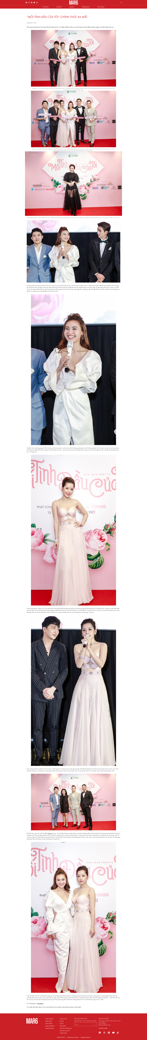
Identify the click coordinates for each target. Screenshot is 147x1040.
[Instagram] (104, 1033)
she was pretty (77, 1007)
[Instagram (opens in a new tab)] (29, 2)
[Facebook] (100, 1033)
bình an (40, 1007)
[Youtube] (113, 1033)
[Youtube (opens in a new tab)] (34, 2)
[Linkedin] (109, 1033)
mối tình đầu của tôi (52, 1007)
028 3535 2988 (106, 1025)
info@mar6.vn (104, 1023)
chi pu (44, 1007)
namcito (59, 1007)
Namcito (49, 833)
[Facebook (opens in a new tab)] (26, 2)
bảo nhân (35, 1007)
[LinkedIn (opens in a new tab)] (31, 2)
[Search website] (121, 2)
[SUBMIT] (94, 1024)
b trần (30, 1007)
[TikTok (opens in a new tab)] (37, 2)
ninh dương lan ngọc (68, 1007)
